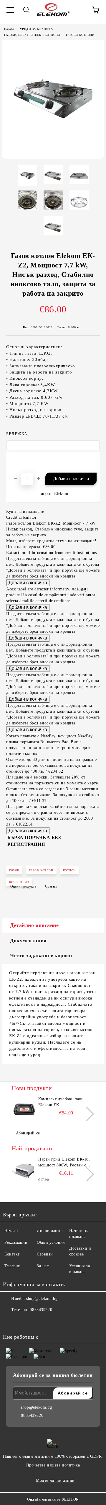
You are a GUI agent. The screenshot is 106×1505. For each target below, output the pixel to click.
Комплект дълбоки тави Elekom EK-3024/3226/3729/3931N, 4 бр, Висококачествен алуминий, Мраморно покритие (65, 1102)
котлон (69, 870)
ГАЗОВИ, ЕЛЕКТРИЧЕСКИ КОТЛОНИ (32, 34)
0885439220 (41, 1310)
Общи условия (51, 1242)
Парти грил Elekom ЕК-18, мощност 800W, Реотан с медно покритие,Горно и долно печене (64, 1162)
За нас (43, 1266)
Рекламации (16, 1242)
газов (14, 870)
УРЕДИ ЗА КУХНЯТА (36, 29)
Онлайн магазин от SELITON (53, 1499)
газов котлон (41, 870)
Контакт (12, 1254)
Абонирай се (28, 1133)
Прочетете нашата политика (53, 1465)
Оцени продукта (23, 886)
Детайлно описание (34, 925)
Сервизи (45, 1254)
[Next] (87, 1114)
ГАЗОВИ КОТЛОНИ (80, 34)
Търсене (12, 1266)
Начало (9, 29)
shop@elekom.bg (41, 1298)
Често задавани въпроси (41, 955)
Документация (28, 940)
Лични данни (50, 1230)
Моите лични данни (55, 1480)
